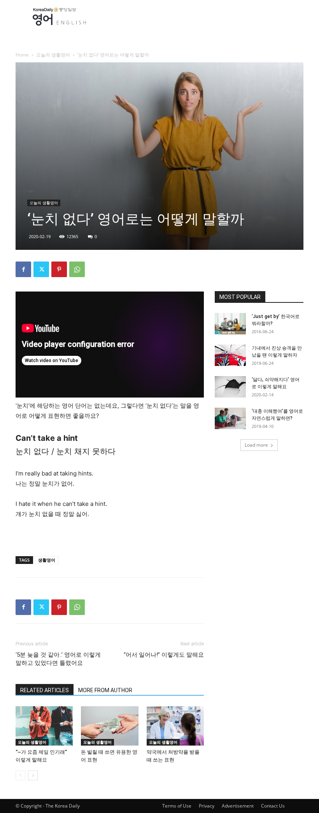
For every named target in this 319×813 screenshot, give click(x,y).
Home (22, 54)
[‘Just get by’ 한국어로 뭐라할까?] (230, 323)
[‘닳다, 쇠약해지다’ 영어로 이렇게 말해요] (230, 387)
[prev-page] (20, 775)
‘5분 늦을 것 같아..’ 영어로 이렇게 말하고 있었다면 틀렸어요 (58, 658)
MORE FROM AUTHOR (105, 690)
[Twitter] (41, 269)
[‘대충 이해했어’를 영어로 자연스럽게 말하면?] (230, 418)
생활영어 (46, 560)
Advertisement (238, 805)
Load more (256, 445)
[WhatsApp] (77, 269)
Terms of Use (176, 805)
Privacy (206, 805)
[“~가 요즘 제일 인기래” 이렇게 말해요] (44, 726)
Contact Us (273, 805)
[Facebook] (23, 269)
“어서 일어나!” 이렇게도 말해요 (164, 654)
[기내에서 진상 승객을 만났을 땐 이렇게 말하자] (230, 355)
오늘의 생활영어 (53, 54)
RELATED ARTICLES (44, 690)
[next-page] (33, 775)
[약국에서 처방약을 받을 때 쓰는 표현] (175, 726)
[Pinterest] (59, 269)
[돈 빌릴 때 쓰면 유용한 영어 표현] (109, 726)
